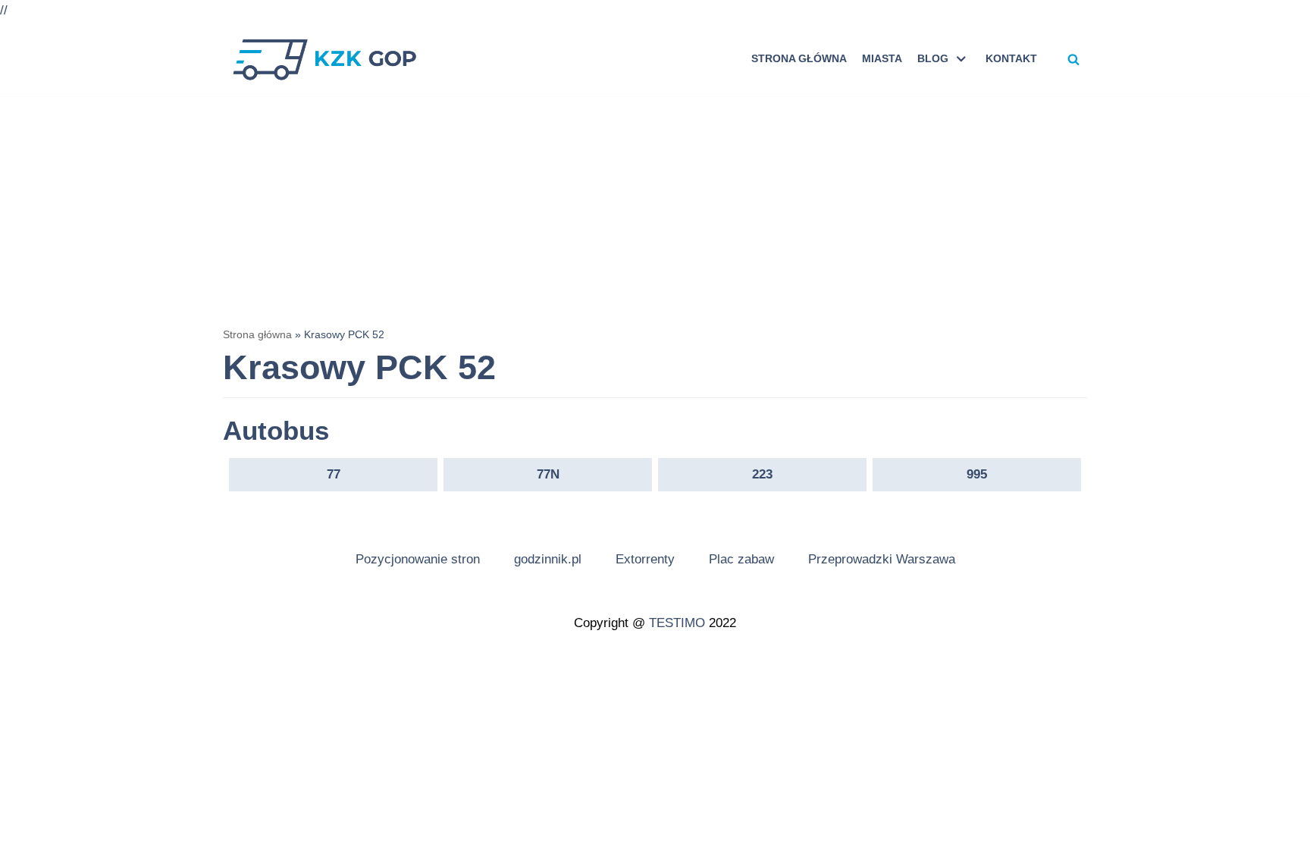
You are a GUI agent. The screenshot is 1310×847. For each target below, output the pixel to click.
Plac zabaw (741, 559)
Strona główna (799, 58)
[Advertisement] (655, 210)
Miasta (882, 58)
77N (548, 474)
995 (977, 474)
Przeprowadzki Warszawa (881, 559)
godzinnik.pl (547, 559)
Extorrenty (645, 559)
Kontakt (1011, 58)
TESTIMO (677, 623)
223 (762, 474)
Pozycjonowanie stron (418, 559)
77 (333, 474)
